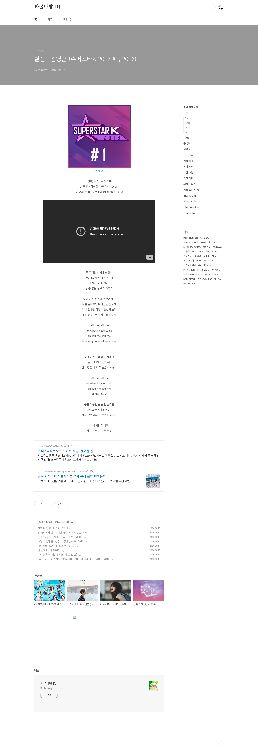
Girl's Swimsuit (191, 274)
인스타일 (215, 269)
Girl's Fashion (205, 265)
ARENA (217, 278)
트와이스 (206, 246)
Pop (187, 118)
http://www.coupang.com (53, 445)
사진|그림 (188, 172)
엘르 (207, 251)
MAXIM (186, 283)
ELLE (213, 251)
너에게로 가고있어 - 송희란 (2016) (56, 545)
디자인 (186, 137)
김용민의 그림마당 (192, 256)
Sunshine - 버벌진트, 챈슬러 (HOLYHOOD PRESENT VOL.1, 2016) (74, 559)
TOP (221, 744)
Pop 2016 (208, 260)
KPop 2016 (203, 269)
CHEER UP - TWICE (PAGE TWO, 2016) (60, 537)
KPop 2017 (197, 251)
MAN (198, 260)
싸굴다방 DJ (47, 6)
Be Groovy (46, 688)
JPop (187, 127)
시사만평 (202, 278)
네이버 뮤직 (99, 170)
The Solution (191, 207)
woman (204, 237)
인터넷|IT (188, 178)
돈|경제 (187, 143)
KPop (49, 522)
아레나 (195, 283)
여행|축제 (188, 160)
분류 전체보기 (190, 107)
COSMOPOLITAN (209, 274)
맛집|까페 (188, 166)
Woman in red (190, 242)
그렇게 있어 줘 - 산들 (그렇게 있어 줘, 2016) (61, 541)
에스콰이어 (188, 260)
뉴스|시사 (188, 155)
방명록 (67, 19)
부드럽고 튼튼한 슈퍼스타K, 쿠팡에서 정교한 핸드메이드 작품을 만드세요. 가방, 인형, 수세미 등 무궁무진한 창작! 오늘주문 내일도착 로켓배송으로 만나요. (98, 457)
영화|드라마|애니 (192, 189)
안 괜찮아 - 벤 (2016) (49, 550)
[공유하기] (45, 503)
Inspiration (190, 195)
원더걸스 (217, 246)
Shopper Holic (191, 201)
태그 (50, 19)
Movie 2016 (189, 269)
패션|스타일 (189, 184)
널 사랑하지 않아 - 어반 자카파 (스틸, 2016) (61, 532)
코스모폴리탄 (189, 265)
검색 (213, 7)
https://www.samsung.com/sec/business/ (63, 471)
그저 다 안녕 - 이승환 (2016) (53, 528)
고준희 (186, 251)
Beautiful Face (190, 237)
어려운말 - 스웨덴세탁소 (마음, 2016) (57, 554)
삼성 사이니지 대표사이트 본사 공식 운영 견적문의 (72, 476)
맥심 (214, 256)
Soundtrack (189, 278)
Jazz (187, 131)
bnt (210, 278)
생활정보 (188, 149)
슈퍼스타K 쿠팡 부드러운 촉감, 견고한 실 (65, 451)
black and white (191, 246)
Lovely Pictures (208, 242)
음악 (41, 522)
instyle (206, 256)
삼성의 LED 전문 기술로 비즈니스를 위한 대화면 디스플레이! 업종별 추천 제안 (84, 481)
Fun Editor (189, 213)
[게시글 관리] (49, 503)
